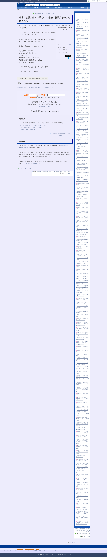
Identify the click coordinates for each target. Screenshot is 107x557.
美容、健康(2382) (59, 7)
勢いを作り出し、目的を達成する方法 (82, 338)
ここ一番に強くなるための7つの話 (82, 109)
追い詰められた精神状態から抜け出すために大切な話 (82, 383)
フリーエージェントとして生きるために (82, 479)
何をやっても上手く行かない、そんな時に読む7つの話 (82, 70)
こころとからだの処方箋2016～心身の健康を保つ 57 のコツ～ (82, 134)
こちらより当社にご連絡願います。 (31, 163)
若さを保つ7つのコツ (82, 236)
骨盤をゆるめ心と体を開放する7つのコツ (82, 100)
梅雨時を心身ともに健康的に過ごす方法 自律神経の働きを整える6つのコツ (82, 377)
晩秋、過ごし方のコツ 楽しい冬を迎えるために (82, 217)
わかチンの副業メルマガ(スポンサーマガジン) (32, 127)
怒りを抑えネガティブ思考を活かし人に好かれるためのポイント (82, 324)
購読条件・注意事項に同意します (48, 97)
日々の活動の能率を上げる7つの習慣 (82, 118)
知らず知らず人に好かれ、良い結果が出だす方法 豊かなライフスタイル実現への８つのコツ (82, 511)
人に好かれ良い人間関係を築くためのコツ (82, 299)
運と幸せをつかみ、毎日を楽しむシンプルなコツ (82, 221)
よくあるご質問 (53, 550)
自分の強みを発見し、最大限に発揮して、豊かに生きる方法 (82, 399)
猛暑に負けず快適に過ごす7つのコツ (82, 23)
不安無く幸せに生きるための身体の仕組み (82, 243)
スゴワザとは (21, 0)
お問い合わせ (47, 0)
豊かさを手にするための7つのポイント (82, 295)
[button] (32, 78)
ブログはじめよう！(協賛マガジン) (29, 129)
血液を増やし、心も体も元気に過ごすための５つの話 (82, 139)
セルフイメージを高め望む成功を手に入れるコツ (82, 307)
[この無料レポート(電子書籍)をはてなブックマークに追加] (68, 58)
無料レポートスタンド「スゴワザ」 (14, 550)
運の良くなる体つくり (82, 482)
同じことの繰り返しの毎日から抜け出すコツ (82, 277)
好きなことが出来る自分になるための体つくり (82, 363)
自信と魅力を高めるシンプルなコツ (82, 199)
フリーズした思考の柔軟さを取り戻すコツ (82, 410)
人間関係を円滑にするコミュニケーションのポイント (82, 359)
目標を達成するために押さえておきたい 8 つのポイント (82, 334)
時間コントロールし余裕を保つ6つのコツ (82, 122)
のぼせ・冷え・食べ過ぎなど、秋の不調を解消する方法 (82, 204)
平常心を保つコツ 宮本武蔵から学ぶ (82, 266)
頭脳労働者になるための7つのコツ (82, 291)
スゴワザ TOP (69, 173)
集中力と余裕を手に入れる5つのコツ (82, 81)
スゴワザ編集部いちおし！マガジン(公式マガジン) (33, 125)
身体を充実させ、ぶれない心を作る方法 (82, 255)
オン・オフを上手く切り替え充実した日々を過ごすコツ (82, 329)
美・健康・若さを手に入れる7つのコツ (82, 229)
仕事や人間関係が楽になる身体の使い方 (82, 164)
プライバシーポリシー (27, 550)
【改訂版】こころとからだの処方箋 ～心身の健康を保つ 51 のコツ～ (82, 523)
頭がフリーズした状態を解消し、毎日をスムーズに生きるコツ (82, 343)
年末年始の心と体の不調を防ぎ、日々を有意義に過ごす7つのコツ (82, 168)
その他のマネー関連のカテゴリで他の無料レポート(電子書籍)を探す (55, 171)
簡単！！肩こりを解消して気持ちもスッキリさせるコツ (82, 452)
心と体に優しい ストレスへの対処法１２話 (82, 460)
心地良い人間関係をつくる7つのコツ (82, 195)
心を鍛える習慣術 (81, 507)
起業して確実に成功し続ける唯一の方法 (82, 467)
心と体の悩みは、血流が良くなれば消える (82, 233)
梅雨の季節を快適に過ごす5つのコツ (82, 38)
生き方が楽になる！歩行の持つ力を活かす (82, 56)
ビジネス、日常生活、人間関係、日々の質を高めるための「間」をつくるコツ (82, 152)
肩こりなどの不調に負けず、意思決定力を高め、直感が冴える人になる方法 (82, 441)
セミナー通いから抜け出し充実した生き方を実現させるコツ (82, 447)
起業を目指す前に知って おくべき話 (82, 489)
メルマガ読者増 (37, 0)
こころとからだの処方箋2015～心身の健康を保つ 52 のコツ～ (82, 287)
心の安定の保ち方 (81, 53)
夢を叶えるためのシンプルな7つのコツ (82, 188)
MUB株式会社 (2, 550)
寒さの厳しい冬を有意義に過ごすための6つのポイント (82, 114)
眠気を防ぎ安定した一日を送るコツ (82, 456)
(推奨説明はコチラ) (45, 106)
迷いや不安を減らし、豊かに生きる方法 (82, 428)
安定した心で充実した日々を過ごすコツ (82, 319)
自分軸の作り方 (81, 160)
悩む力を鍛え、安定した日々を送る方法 (82, 303)
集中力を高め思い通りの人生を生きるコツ (82, 436)
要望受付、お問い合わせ (43, 550)
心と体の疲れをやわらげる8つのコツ (82, 27)
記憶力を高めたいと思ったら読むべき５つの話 (82, 407)
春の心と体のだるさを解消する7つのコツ (82, 78)
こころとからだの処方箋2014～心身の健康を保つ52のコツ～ (82, 517)
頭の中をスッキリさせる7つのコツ (82, 20)
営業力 (37, 549)
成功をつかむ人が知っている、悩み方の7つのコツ (82, 105)
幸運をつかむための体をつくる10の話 (82, 35)
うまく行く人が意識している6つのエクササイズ (82, 89)
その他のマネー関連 (67, 44)
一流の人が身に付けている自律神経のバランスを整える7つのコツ (82, 282)
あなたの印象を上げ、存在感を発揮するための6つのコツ (82, 419)
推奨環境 (35, 550)
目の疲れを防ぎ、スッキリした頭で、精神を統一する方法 (82, 61)
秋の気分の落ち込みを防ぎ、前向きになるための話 (82, 212)
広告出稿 (29, 0)
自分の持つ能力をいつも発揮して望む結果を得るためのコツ (82, 424)
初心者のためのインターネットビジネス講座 (82, 464)
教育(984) (70, 7)
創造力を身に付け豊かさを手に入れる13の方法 (82, 180)
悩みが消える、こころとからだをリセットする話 (82, 368)
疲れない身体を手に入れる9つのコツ (82, 176)
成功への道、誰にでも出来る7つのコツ (82, 239)
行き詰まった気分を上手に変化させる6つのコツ (82, 129)
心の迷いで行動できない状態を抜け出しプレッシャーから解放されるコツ (82, 389)
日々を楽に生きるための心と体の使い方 (82, 262)
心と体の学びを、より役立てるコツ (82, 251)
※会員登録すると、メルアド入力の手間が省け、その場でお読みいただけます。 (38, 87)
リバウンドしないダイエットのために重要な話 (82, 432)
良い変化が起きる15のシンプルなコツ (82, 85)
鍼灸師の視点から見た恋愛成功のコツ (82, 191)
